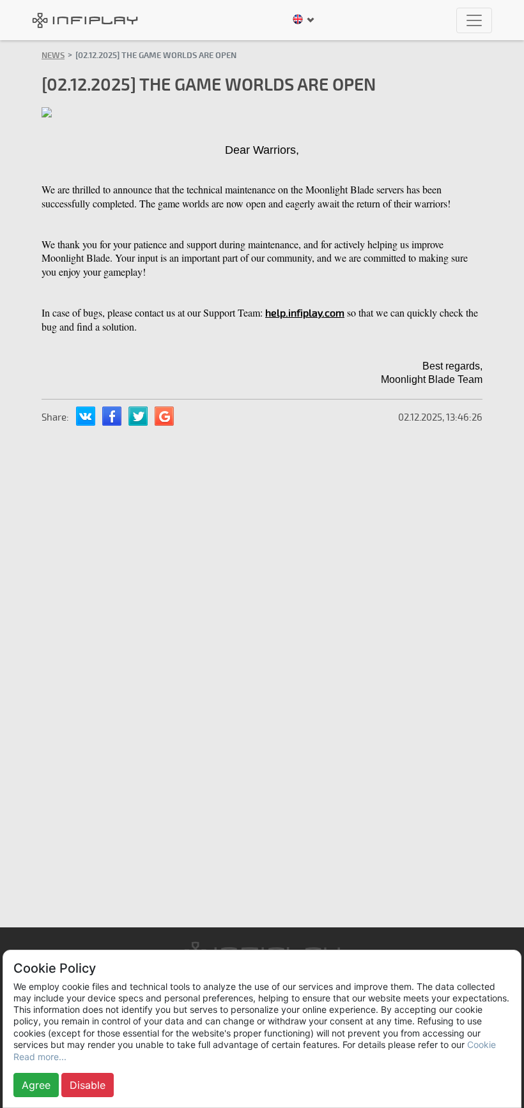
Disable (87, 1085)
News (53, 55)
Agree (36, 1085)
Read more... (39, 1056)
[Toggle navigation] (474, 20)
